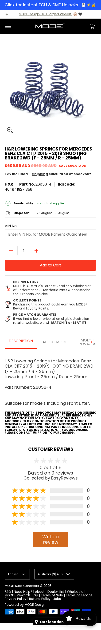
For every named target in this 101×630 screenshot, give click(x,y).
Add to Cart (50, 265)
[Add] (36, 250)
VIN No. (11, 226)
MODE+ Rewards (18, 595)
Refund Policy (39, 599)
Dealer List (55, 592)
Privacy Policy (15, 599)
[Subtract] (11, 250)
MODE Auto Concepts (22, 586)
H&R (9, 184)
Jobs (57, 599)
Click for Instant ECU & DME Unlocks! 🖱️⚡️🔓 (50, 5)
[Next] (91, 342)
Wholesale (75, 592)
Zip (35, 595)
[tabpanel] (50, 393)
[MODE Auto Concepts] (50, 26)
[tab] (21, 342)
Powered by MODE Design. (25, 604)
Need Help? (23, 592)
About (40, 592)
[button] (92, 26)
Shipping (40, 174)
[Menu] (8, 26)
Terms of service (79, 595)
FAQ (8, 592)
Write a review (50, 539)
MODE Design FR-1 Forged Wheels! (45, 14)
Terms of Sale (52, 595)
